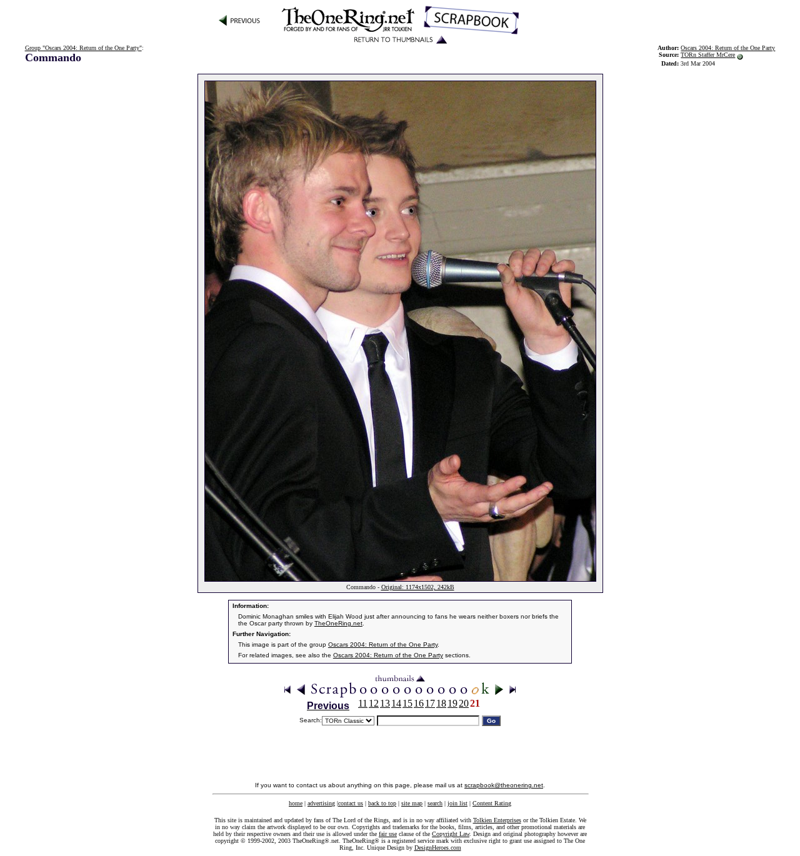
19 (453, 703)
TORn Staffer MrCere (708, 54)
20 (464, 703)
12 (374, 703)
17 (430, 703)
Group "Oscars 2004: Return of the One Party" (83, 47)
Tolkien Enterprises (497, 820)
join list (458, 803)
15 (407, 703)
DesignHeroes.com (437, 847)
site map (411, 803)
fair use (388, 833)
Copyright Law (450, 833)
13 (385, 703)
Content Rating (491, 803)
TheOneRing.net (338, 623)
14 (396, 703)
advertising (321, 803)
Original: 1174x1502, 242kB (417, 587)
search (435, 803)
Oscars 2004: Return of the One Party (383, 644)
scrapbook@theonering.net (503, 785)
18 (441, 703)
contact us (350, 803)
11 (363, 703)
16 (419, 703)
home (295, 803)
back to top (382, 803)
